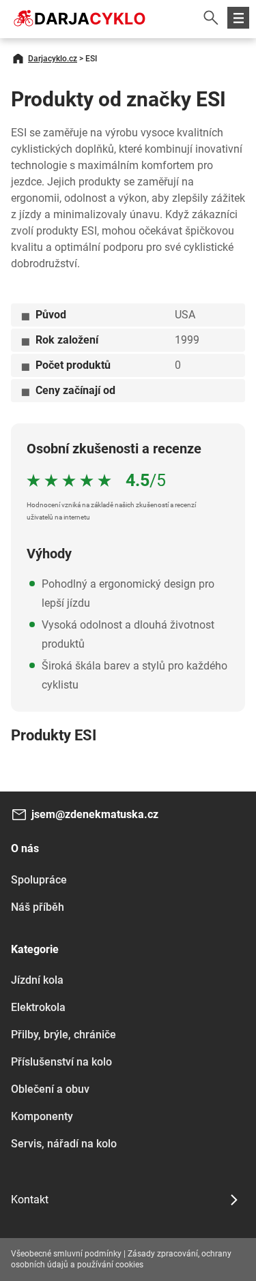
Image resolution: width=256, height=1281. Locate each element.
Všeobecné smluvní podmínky (66, 1254)
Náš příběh (37, 907)
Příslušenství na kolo (61, 1061)
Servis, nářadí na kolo (64, 1143)
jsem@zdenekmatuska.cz (94, 814)
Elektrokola (38, 1007)
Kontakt (29, 1199)
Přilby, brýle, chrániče (63, 1034)
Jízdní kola (37, 980)
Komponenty (42, 1116)
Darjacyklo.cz (52, 58)
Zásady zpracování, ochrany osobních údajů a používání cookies (121, 1259)
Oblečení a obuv (50, 1089)
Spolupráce (39, 879)
